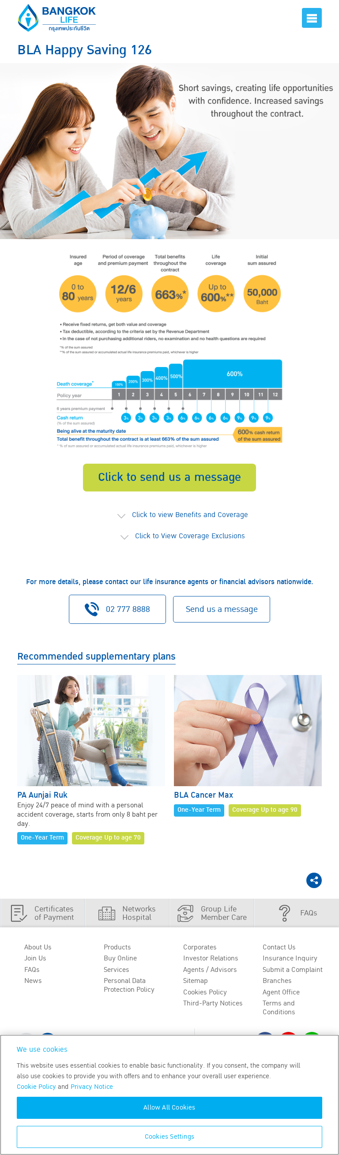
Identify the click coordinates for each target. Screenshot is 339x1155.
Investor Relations (210, 958)
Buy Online (120, 958)
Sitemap (195, 980)
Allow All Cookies (169, 1107)
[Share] (314, 880)
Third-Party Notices (213, 1003)
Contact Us (279, 947)
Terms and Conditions (279, 1007)
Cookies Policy (205, 992)
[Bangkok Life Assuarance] (57, 18)
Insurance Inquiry (290, 958)
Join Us (35, 958)
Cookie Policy (36, 1087)
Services (116, 969)
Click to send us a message (169, 477)
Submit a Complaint (293, 969)
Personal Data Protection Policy (129, 984)
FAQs (32, 969)
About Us (38, 947)
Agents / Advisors (210, 969)
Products (117, 947)
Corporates (200, 947)
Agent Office (281, 992)
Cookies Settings (169, 1137)
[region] (169, 1095)
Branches (277, 980)
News (33, 980)
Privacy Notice (92, 1087)
